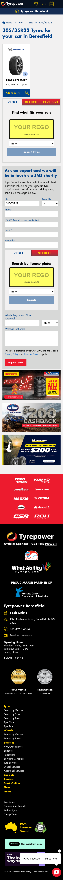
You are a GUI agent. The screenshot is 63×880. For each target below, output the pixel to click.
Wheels (8, 730)
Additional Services (14, 770)
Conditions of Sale (40, 871)
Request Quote (15, 362)
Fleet (7, 787)
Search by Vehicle (13, 710)
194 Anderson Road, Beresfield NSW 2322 (32, 621)
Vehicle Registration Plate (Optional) (18, 317)
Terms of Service (32, 354)
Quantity (46, 199)
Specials (9, 775)
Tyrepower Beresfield (34, 11)
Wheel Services (12, 766)
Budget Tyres (10, 810)
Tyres (7, 706)
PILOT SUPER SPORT (16, 80)
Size (7, 199)
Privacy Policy (11, 354)
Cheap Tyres (10, 814)
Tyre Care (9, 722)
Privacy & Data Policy (22, 871)
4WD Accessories (13, 746)
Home (8, 22)
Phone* (22, 220)
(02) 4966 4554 (20, 629)
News (7, 791)
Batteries (8, 750)
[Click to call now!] (36, 4)
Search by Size (12, 714)
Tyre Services (10, 762)
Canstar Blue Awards (15, 806)
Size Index (9, 802)
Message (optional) (15, 329)
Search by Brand (12, 718)
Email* (8, 230)
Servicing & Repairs (14, 758)
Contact (9, 779)
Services (9, 742)
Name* (9, 209)
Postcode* (10, 240)
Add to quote (13, 92)
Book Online (12, 783)
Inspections (9, 754)
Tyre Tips (8, 726)
